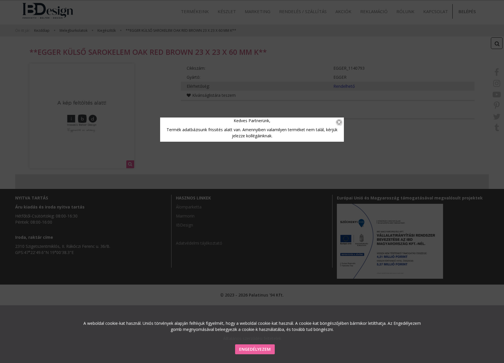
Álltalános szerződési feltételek (252, 338)
